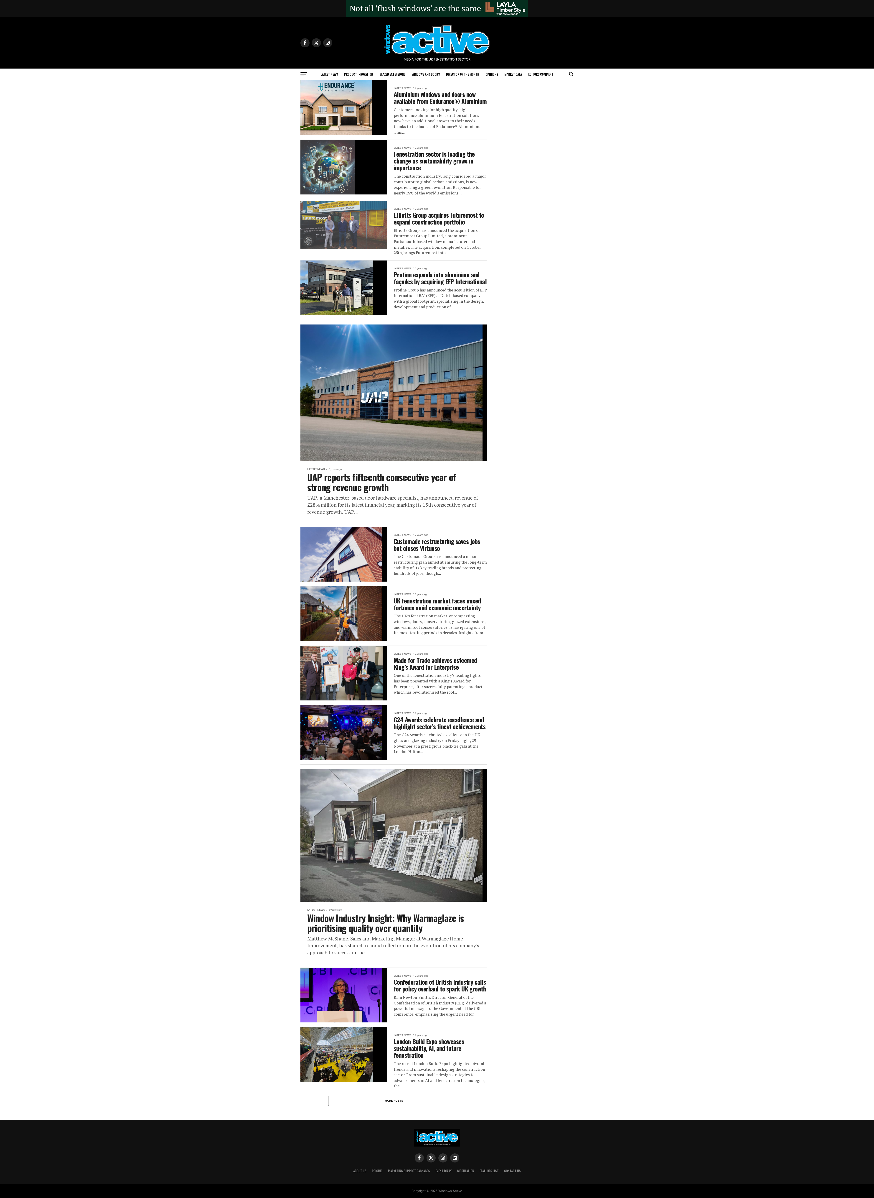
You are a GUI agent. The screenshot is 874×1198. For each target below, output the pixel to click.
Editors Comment (540, 74)
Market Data (513, 74)
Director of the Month (462, 74)
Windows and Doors (426, 74)
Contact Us (512, 1170)
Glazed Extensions (392, 74)
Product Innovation (358, 74)
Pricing (377, 1170)
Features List (489, 1170)
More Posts (393, 1100)
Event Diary (443, 1170)
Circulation (465, 1170)
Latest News (329, 74)
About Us (359, 1170)
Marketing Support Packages (409, 1170)
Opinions (491, 74)
